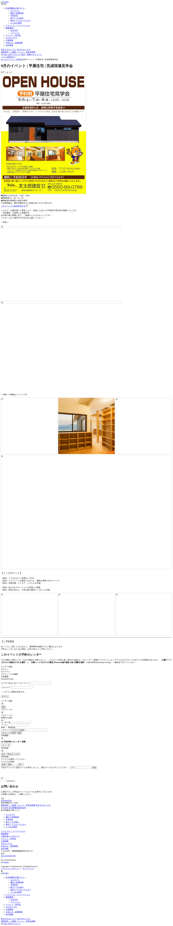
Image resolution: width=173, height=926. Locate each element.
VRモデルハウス (23, 50)
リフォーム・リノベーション (18, 25)
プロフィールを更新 (9, 733)
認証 (94, 767)
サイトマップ (28, 869)
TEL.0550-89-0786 (8, 856)
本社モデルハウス (8, 50)
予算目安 (14, 16)
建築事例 (4, 834)
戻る (3, 754)
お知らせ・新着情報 (14, 43)
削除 (19, 733)
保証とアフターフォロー (20, 21)
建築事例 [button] (10, 28)
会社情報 (9, 45)
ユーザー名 (5, 722)
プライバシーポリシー (10, 869)
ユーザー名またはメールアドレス (15, 683)
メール (4, 725)
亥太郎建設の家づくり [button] (15, 8)
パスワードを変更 (18, 730)
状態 (3, 727)
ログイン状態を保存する (13, 692)
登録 (3, 707)
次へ (21, 764)
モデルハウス (11, 38)
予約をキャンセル (13, 754)
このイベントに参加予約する (13, 206)
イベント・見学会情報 (25, 52)
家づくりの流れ (17, 18)
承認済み (12, 727)
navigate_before (3, 745)
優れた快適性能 (17, 13)
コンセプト (15, 11)
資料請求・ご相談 (8, 52)
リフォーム (15, 33)
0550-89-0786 (6, 801)
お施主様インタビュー (10, 836)
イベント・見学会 (13, 35)
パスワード (5, 687)
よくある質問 (16, 23)
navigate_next (8, 745)
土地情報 (9, 40)
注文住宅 (14, 30)
